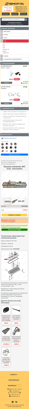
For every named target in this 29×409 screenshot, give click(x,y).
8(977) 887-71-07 (21, 7)
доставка (17, 227)
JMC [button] (5, 41)
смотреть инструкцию (9, 221)
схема (18, 385)
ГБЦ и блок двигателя (9, 164)
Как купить (6, 14)
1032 (4, 44)
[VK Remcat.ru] (16, 401)
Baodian (4, 51)
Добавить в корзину (15, 215)
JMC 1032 (5, 162)
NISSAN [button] (6, 56)
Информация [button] (13, 380)
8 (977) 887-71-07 (15, 392)
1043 (4, 45)
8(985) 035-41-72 (21, 9)
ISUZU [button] (5, 38)
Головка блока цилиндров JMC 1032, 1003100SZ (6, 338)
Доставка (14, 14)
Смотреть (6, 82)
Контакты (23, 14)
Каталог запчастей (6, 160)
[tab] (14, 31)
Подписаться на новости (15, 154)
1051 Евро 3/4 (6, 49)
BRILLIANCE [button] (7, 31)
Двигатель (13, 162)
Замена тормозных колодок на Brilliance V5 (14, 114)
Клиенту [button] (13, 374)
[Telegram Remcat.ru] (13, 401)
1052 (4, 47)
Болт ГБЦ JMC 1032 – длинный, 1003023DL (16, 317)
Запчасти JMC (18, 160)
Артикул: (3, 206)
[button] (27, 184)
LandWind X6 (6, 52)
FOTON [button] (6, 34)
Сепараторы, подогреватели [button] (13, 59)
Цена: (2, 210)
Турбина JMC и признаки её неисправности (15, 111)
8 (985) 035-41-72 (15, 394)
